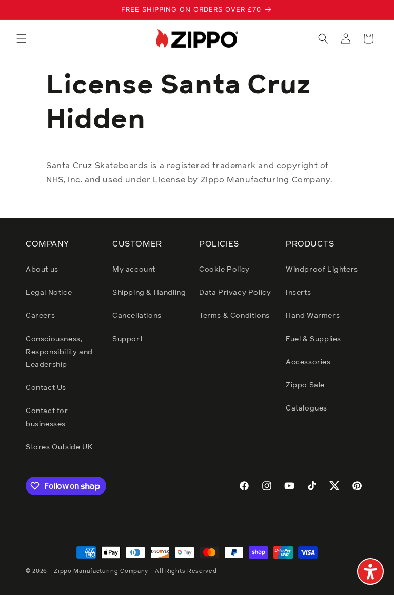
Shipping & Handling (149, 292)
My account (133, 269)
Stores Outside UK (59, 447)
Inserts (298, 292)
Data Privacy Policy (235, 292)
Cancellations (137, 315)
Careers (40, 315)
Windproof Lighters (322, 269)
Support (127, 339)
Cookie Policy (224, 269)
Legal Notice (49, 292)
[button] (21, 38)
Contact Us (46, 388)
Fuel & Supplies (313, 339)
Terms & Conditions (234, 315)
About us (42, 269)
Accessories (308, 362)
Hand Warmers (313, 315)
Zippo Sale (305, 385)
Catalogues (306, 408)
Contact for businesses (47, 417)
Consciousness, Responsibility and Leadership (59, 352)
